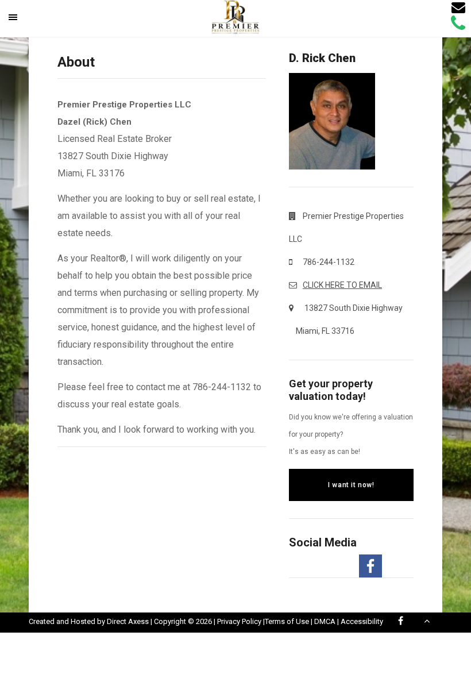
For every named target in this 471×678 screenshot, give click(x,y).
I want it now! (351, 485)
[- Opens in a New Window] (370, 565)
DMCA (324, 621)
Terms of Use (287, 621)
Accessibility (362, 621)
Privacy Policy (239, 621)
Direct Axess (128, 621)
